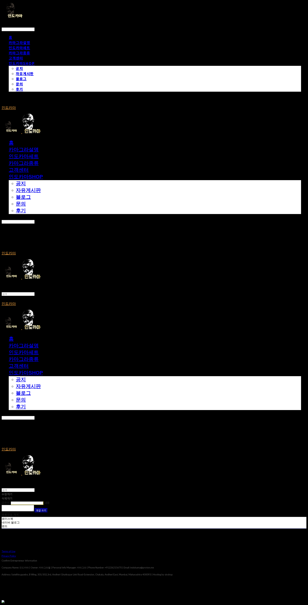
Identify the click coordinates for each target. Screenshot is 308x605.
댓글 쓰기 (41, 510)
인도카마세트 (19, 47)
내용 (47, 502)
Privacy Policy (9, 556)
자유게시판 (25, 73)
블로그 (21, 78)
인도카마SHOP (22, 63)
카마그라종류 (19, 52)
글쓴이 (6, 502)
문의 (19, 84)
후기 (19, 89)
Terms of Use (8, 551)
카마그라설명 (19, 42)
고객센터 (16, 58)
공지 (19, 68)
